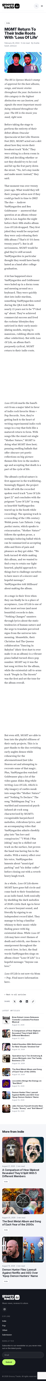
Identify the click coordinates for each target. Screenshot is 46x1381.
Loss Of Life (11, 227)
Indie (8, 23)
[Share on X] (14, 1001)
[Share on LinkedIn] (26, 1001)
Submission (7, 1335)
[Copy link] (33, 1001)
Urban (4, 1330)
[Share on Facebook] (20, 1001)
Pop (4, 1325)
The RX (8, 79)
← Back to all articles (15, 994)
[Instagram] (4, 1309)
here (7, 982)
